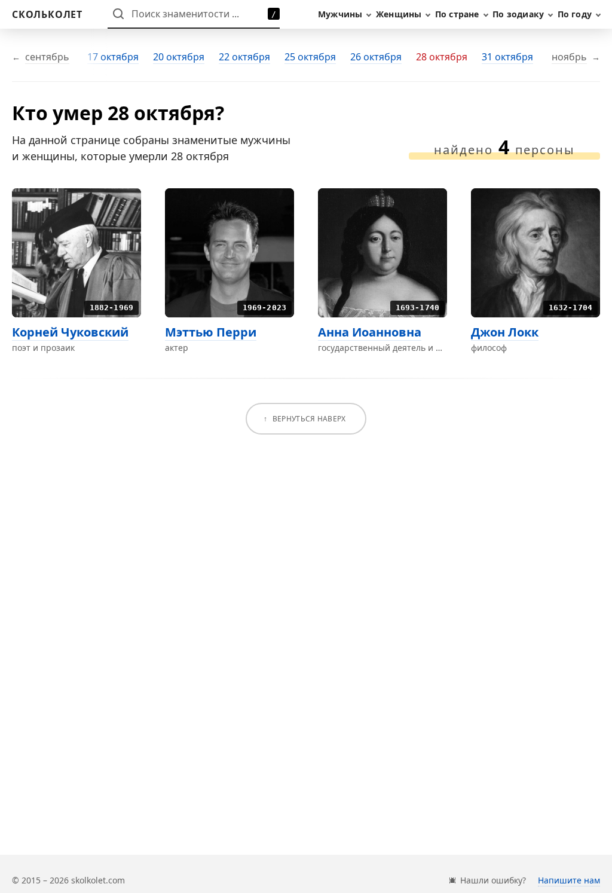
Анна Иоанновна (369, 332)
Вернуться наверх (309, 419)
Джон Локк (504, 332)
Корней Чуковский (70, 332)
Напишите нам (569, 880)
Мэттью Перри (210, 332)
